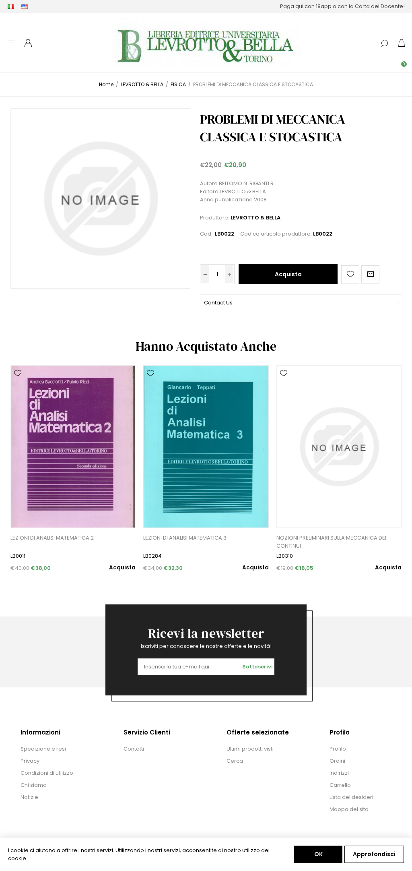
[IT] (10, 6)
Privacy (30, 761)
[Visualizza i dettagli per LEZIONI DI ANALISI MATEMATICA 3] (206, 447)
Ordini (337, 761)
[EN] (24, 6)
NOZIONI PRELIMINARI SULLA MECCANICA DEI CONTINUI (331, 542)
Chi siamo (34, 785)
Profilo (338, 749)
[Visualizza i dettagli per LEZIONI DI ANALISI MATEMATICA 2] (73, 447)
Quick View (17, 385)
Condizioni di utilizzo (47, 773)
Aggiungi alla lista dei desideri (350, 274)
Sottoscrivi (257, 666)
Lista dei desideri (351, 797)
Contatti (134, 749)
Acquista (288, 274)
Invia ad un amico (370, 274)
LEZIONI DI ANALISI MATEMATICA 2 (52, 538)
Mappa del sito (349, 809)
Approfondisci (374, 854)
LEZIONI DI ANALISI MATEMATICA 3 (185, 538)
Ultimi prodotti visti (250, 749)
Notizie (29, 797)
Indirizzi (339, 773)
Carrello (340, 785)
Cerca (235, 761)
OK (318, 854)
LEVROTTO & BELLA (255, 217)
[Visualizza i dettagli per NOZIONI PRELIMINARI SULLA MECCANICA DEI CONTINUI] (339, 447)
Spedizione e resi (43, 749)
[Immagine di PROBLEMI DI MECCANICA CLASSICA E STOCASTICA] (100, 198)
